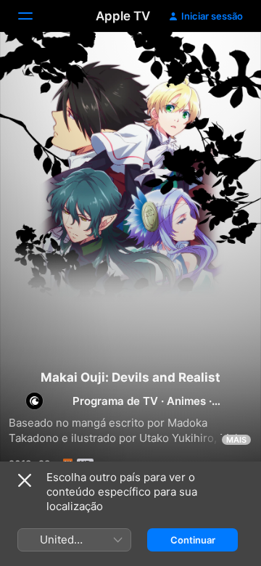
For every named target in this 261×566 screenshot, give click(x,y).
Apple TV (123, 16)
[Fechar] (24, 480)
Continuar (192, 540)
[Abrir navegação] (34, 16)
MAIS (236, 440)
